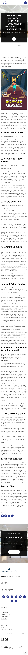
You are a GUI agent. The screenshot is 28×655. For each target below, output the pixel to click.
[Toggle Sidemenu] (25, 2)
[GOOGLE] (12, 601)
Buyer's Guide (4, 625)
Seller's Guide (4, 627)
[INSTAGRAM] (7, 596)
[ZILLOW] (16, 601)
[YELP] (24, 596)
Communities (4, 616)
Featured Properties (6, 610)
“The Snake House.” (5, 311)
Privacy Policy (22, 647)
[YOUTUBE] (16, 596)
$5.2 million (8, 479)
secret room (7, 376)
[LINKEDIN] (12, 596)
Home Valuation (5, 614)
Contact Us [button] (4, 618)
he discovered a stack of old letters (8, 176)
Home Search (4, 612)
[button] (14, 552)
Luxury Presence (11, 648)
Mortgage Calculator (7, 629)
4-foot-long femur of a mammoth (12, 264)
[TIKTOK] (20, 596)
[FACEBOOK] (3, 596)
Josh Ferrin (6, 139)
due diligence (23, 491)
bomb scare (16, 419)
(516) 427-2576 (4, 582)
